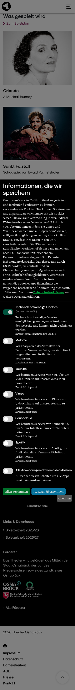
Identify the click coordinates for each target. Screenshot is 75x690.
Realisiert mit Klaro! (37, 505)
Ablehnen (64, 498)
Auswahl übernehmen (49, 491)
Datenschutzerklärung (48, 292)
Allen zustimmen (16, 491)
